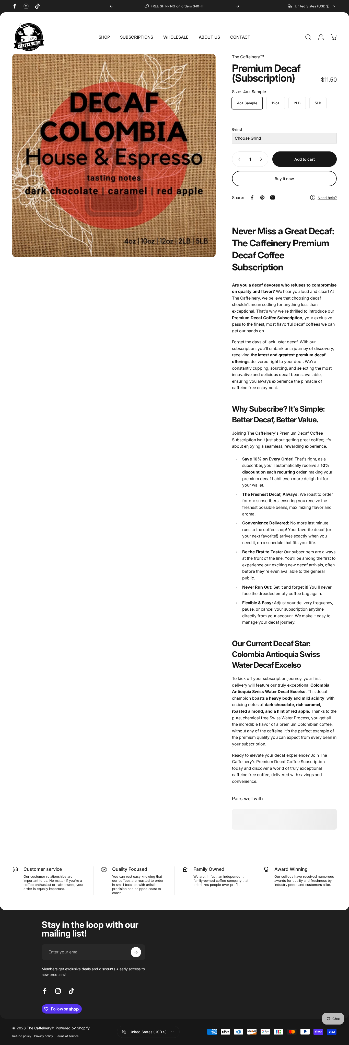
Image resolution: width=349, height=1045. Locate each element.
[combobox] (312, 6)
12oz (276, 103)
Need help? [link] (327, 197)
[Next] (237, 6)
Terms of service (67, 1036)
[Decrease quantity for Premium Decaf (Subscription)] (238, 159)
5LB (318, 103)
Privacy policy (43, 1036)
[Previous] (111, 6)
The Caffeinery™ (248, 56)
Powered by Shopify (73, 1028)
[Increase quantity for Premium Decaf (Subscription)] (262, 159)
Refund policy (21, 1036)
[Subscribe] (136, 952)
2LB (297, 103)
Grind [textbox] (237, 129)
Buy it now (284, 178)
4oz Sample (247, 103)
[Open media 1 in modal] (114, 155)
